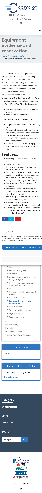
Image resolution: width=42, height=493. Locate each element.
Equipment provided (13, 331)
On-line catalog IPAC (17, 270)
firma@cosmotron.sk (23, 15)
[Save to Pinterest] (18, 219)
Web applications (16, 317)
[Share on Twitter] (11, 219)
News (7, 353)
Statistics (13, 288)
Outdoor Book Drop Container (18, 335)
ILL (10, 267)
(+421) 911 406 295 (22, 18)
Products (14, 55)
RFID (7, 321)
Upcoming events (11, 377)
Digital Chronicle (16, 313)
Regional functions (17, 297)
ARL (22, 55)
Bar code (9, 328)
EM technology (11, 325)
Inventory (13, 274)
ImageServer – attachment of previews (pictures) (21, 284)
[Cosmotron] (21, 7)
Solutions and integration (20, 310)
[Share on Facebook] (5, 219)
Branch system (15, 307)
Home (4, 55)
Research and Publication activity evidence (23, 293)
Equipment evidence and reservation (20, 302)
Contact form (7, 423)
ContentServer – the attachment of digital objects (22, 278)
